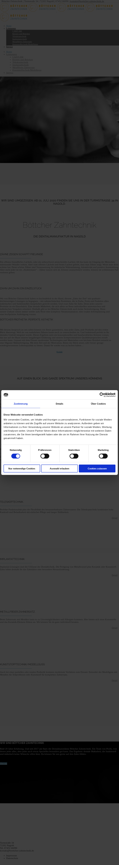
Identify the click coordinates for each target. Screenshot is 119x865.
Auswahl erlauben (59, 468)
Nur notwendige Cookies (21, 468)
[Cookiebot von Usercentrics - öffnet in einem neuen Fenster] (101, 395)
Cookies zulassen (97, 468)
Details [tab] (59, 403)
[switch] (44, 456)
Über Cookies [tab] (98, 403)
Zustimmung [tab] (21, 403)
